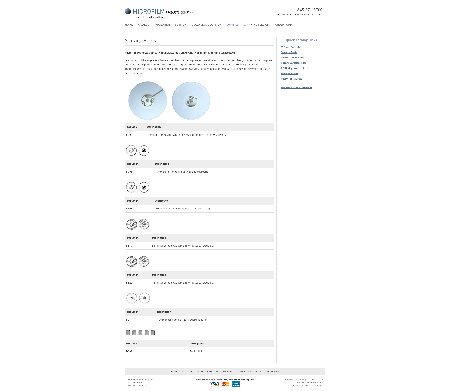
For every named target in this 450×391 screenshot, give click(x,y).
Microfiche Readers (292, 57)
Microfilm (162, 24)
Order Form (283, 24)
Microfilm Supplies (250, 371)
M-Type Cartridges (292, 47)
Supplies (232, 24)
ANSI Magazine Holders (295, 68)
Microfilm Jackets (291, 78)
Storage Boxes (289, 73)
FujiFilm (180, 24)
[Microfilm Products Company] (159, 13)
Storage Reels (289, 52)
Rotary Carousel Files (293, 62)
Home (129, 24)
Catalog (144, 24)
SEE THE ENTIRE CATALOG (296, 87)
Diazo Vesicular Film (206, 24)
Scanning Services (256, 24)
